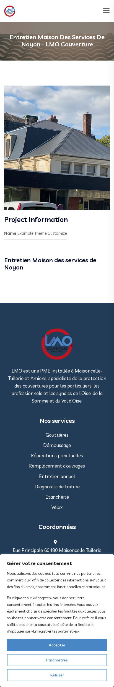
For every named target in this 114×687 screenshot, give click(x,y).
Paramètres (57, 660)
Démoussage (57, 445)
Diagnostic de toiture (57, 486)
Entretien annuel (57, 476)
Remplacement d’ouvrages (57, 466)
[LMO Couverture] (9, 10)
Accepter (57, 645)
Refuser (57, 675)
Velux (57, 507)
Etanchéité (57, 497)
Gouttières (57, 435)
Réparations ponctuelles (57, 455)
